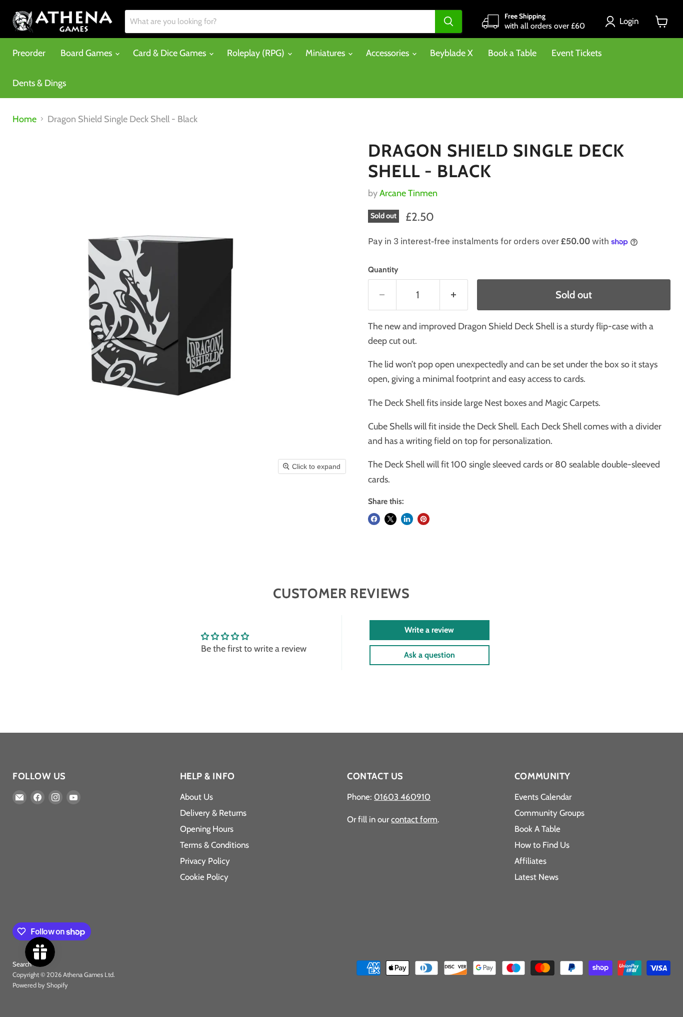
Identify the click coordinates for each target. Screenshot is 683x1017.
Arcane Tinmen (409, 193)
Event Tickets (577, 53)
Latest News (536, 877)
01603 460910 (402, 797)
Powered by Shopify (40, 985)
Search (22, 964)
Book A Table (537, 829)
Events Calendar (543, 797)
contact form (414, 819)
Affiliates (530, 861)
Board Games (87, 53)
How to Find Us (542, 845)
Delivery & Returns (213, 813)
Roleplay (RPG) (256, 53)
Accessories (388, 53)
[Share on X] (390, 519)
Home (24, 119)
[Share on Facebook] (374, 519)
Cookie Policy (204, 877)
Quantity (383, 269)
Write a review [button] (429, 630)
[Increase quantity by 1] (454, 294)
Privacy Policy (205, 861)
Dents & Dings (39, 83)
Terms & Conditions (214, 845)
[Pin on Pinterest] (424, 519)
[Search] (448, 21)
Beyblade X (451, 53)
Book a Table (512, 53)
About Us (196, 797)
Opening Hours (207, 829)
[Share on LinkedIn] (407, 519)
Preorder (29, 53)
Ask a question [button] (429, 655)
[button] (624, 22)
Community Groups (549, 813)
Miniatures (326, 53)
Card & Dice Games (170, 53)
